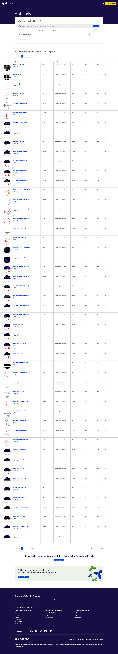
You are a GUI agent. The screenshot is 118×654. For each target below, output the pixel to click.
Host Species (56, 31)
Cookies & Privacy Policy (78, 639)
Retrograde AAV (48, 615)
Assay (19, 31)
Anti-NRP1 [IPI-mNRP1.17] (19, 238)
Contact (70, 639)
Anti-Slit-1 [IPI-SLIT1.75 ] (19, 74)
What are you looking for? (29, 21)
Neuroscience (78, 617)
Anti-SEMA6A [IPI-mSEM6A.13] (21, 218)
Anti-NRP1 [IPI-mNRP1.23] (19, 228)
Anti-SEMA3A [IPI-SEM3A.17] (20, 363)
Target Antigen (45, 61)
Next (32, 56)
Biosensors (17, 613)
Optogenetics (18, 619)
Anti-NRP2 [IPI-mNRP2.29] (19, 382)
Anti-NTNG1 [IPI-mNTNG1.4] (20, 84)
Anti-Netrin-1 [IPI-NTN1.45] (19, 64)
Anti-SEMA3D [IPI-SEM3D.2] (20, 420)
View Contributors (59, 560)
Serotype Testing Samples (51, 613)
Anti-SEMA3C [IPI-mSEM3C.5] (20, 430)
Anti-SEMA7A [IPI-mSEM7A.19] (21, 199)
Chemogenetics (18, 615)
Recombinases (18, 621)
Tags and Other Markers (80, 615)
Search (96, 26)
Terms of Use (96, 639)
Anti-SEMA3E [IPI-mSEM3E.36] (20, 411)
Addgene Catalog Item (18, 61)
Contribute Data (111, 3)
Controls (17, 617)
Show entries (97, 56)
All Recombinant (79, 613)
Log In (102, 3)
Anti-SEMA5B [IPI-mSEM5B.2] (20, 112)
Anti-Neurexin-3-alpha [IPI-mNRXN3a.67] (23, 189)
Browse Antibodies (23, 576)
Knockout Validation (93, 31)
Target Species (42, 31)
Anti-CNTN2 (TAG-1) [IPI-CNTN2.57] (22, 372)
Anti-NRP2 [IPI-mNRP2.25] (19, 391)
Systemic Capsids (49, 617)
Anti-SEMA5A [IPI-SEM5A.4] (20, 103)
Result (68, 31)
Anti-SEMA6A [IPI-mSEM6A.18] (21, 209)
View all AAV (18, 623)
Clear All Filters (23, 39)
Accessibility (89, 639)
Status (101, 639)
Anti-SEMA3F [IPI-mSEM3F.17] (20, 401)
